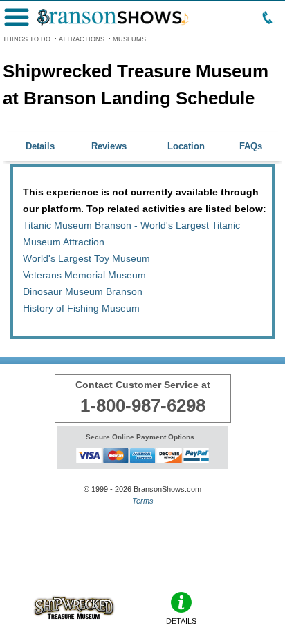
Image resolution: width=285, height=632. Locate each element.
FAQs (250, 146)
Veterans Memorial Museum (84, 274)
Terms (143, 501)
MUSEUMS (129, 39)
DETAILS (181, 621)
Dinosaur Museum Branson (82, 291)
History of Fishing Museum (81, 308)
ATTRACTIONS (81, 39)
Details (40, 146)
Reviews (109, 146)
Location (186, 146)
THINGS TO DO (26, 39)
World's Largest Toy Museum (86, 258)
